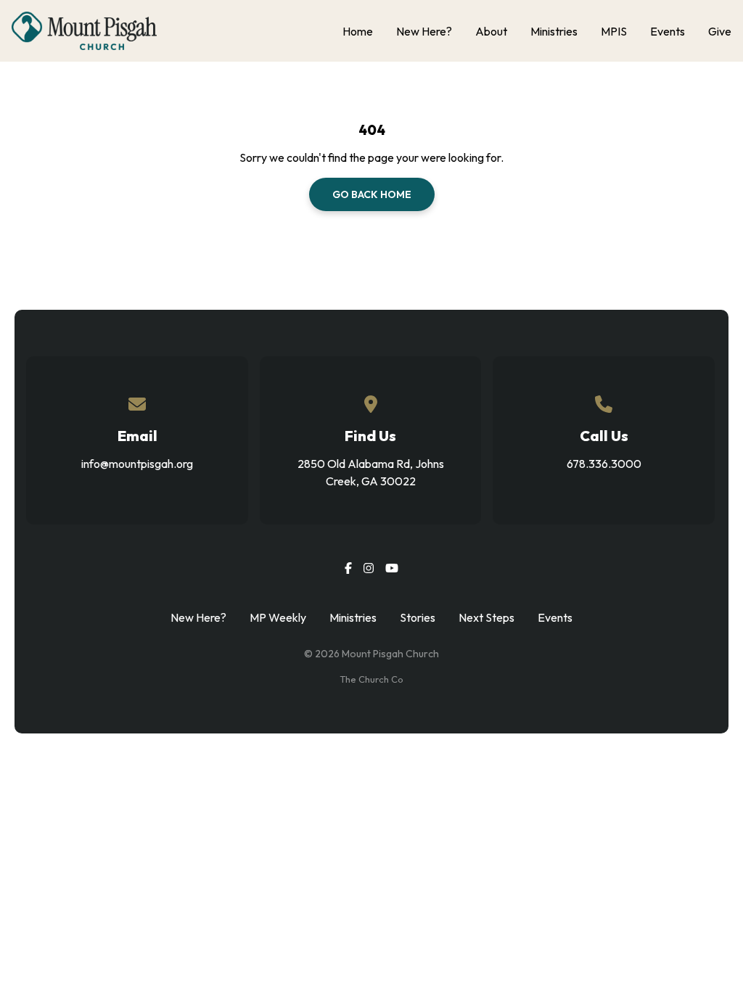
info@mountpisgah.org (137, 463)
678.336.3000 (604, 463)
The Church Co (371, 679)
